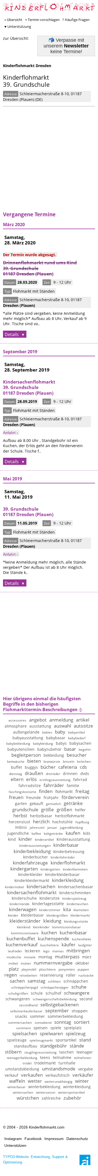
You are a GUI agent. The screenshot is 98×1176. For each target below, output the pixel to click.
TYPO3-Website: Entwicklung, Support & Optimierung (35, 1159)
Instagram (13, 1138)
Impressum (54, 1138)
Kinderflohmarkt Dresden (27, 65)
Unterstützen (15, 1145)
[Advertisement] (49, 162)
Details (12, 334)
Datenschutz (77, 1138)
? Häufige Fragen (76, 19)
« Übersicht (13, 19)
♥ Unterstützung (17, 26)
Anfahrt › (10, 432)
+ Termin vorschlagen (42, 19)
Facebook (33, 1138)
